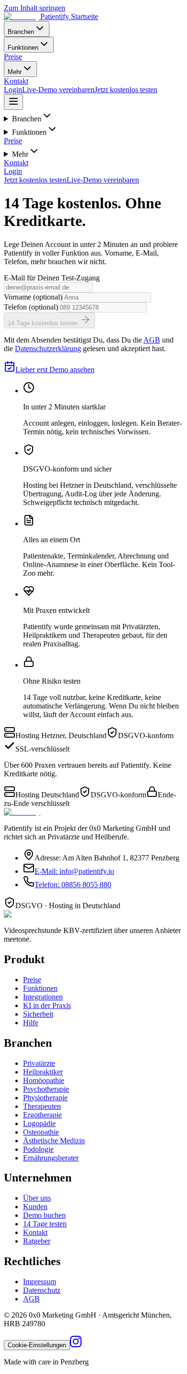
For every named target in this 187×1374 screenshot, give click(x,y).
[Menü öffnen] (13, 102)
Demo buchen (44, 1215)
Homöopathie (43, 1080)
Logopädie (39, 1123)
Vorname (33, 297)
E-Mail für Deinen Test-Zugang (52, 278)
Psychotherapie (46, 1089)
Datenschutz (41, 1290)
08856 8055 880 (73, 884)
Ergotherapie (42, 1115)
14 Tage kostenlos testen (44, 323)
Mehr (15, 71)
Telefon (31, 307)
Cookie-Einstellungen (37, 1345)
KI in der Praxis (47, 1005)
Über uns (37, 1198)
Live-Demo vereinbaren (58, 90)
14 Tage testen (45, 1224)
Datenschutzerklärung (48, 348)
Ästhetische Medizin (54, 1141)
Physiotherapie (45, 1098)
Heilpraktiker (43, 1072)
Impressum (39, 1281)
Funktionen (23, 47)
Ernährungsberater (51, 1158)
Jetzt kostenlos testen (125, 90)
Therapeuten (42, 1106)
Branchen (21, 31)
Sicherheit (38, 1014)
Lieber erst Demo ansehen (54, 369)
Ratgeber (36, 1241)
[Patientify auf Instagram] (76, 1345)
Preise (13, 57)
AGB (151, 340)
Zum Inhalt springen (34, 8)
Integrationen (43, 997)
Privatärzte (39, 1063)
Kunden (35, 1206)
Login (13, 90)
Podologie (38, 1149)
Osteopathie (41, 1132)
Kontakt (16, 81)
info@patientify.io (74, 871)
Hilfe (30, 1023)
